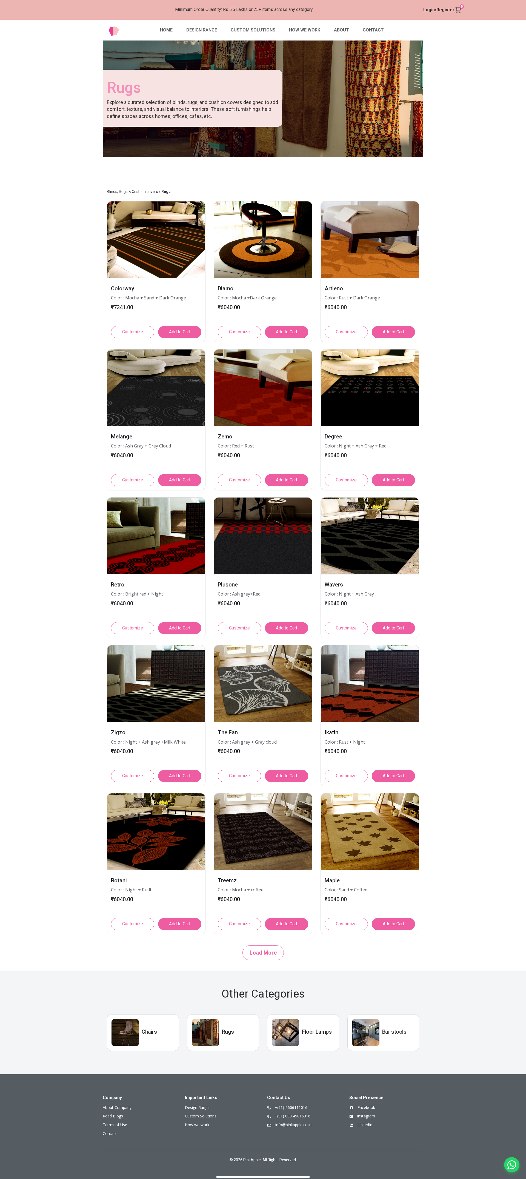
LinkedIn (364, 1124)
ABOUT (341, 30)
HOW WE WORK (304, 30)
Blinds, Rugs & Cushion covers (132, 191)
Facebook (365, 1107)
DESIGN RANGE (201, 30)
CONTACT (373, 30)
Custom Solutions (200, 1116)
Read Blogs (113, 1116)
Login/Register (438, 9)
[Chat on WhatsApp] (511, 1164)
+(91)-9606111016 (290, 1107)
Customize (132, 331)
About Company (117, 1107)
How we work (197, 1124)
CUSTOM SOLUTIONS (253, 30)
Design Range (197, 1107)
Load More (263, 952)
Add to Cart (179, 331)
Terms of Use (115, 1124)
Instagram (365, 1116)
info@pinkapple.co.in (292, 1124)
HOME (166, 30)
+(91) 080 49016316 (292, 1116)
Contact (110, 1133)
